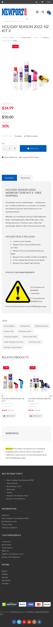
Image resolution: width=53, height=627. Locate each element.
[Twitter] (19, 622)
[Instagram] (34, 622)
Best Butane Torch (14, 486)
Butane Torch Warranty (16, 499)
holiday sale (8, 331)
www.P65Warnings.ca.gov (36, 306)
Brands (4, 571)
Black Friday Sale (29, 337)
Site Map (5, 583)
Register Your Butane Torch (17, 496)
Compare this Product (30, 157)
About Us (5, 515)
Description (9, 178)
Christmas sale (34, 342)
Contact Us (6, 541)
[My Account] (37, 2)
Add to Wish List (10, 157)
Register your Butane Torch (12, 554)
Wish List (5, 551)
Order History (7, 548)
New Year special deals (13, 347)
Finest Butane (12, 483)
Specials (5, 577)
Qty (3, 143)
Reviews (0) (25, 178)
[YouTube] (29, 622)
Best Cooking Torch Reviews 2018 (20, 480)
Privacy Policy (7, 524)
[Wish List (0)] (43, 2)
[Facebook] (14, 622)
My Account (6, 545)
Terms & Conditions (9, 528)
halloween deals (25, 331)
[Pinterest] (24, 622)
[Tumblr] (39, 622)
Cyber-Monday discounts (13, 342)
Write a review (32, 136)
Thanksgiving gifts (11, 337)
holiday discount (41, 326)
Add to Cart (34, 148)
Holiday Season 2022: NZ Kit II (13, 21)
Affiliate (5, 574)
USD (48, 2)
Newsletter (6, 580)
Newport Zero (26, 37)
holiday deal (25, 326)
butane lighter (9, 326)
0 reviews (18, 136)
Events (9, 492)
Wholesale (11, 489)
